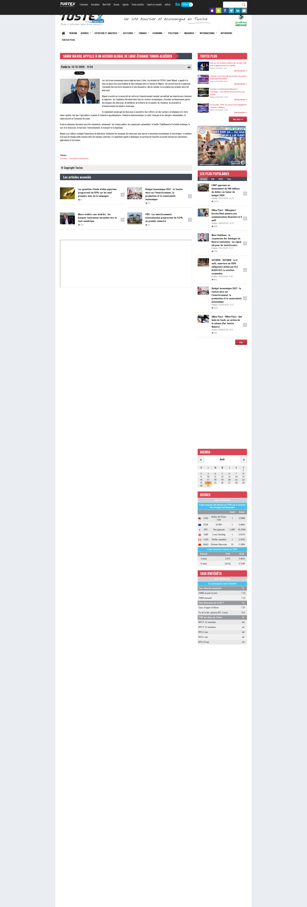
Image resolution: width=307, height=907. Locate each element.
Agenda (125, 4)
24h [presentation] (212, 179)
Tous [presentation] (229, 179)
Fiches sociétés (138, 4)
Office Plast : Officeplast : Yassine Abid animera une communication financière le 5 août (227, 215)
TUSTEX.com (68, 4)
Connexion (84, 4)
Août (222, 459)
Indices (167, 4)
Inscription (95, 4)
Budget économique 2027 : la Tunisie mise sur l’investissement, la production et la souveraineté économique (164, 194)
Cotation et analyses (106, 33)
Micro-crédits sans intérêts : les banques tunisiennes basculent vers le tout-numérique (97, 217)
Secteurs (128, 33)
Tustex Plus (68, 39)
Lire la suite (239, 70)
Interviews (226, 33)
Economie (158, 33)
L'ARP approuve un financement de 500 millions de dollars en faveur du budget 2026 (226, 190)
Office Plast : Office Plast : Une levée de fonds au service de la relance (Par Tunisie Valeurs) (227, 321)
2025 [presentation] (220, 179)
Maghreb (189, 33)
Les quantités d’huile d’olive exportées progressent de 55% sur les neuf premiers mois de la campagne (97, 192)
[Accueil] (82, 19)
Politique (173, 33)
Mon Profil (106, 4)
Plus (241, 342)
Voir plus (237, 119)
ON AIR (185, 4)
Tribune (73, 33)
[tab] (203, 179)
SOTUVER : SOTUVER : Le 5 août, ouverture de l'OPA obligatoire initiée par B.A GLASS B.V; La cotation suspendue (225, 266)
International (208, 33)
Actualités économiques (79, 158)
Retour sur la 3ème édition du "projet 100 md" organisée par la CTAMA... (228, 64)
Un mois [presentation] (204, 179)
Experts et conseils (154, 4)
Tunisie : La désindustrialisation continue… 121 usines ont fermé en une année (227, 91)
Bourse (116, 4)
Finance (143, 33)
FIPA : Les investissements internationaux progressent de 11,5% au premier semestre (164, 217)
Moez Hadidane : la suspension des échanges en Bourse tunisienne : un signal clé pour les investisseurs (226, 240)
